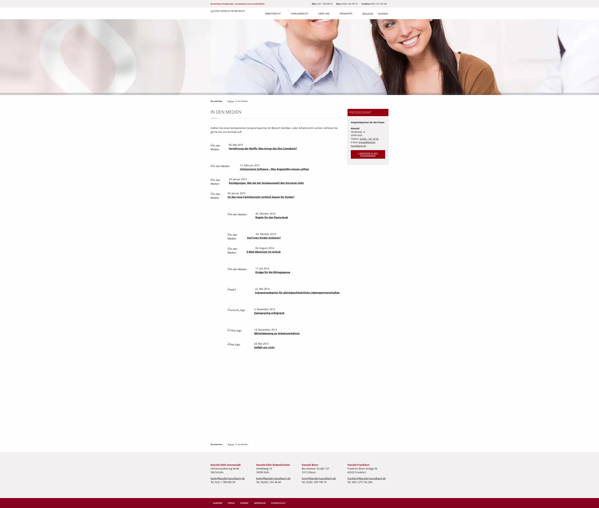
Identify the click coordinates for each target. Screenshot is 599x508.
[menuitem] (273, 14)
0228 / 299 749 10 (350, 3)
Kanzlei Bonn (310, 465)
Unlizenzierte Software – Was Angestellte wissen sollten (274, 169)
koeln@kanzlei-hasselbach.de (228, 478)
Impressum (260, 503)
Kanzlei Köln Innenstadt (226, 465)
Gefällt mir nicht (264, 347)
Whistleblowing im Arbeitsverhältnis (277, 333)
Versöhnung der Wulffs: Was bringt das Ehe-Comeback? (263, 148)
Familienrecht (299, 13)
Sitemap (244, 503)
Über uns (323, 13)
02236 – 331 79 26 (369, 138)
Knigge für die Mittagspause (272, 272)
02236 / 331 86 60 (271, 482)
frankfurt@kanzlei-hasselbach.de (367, 478)
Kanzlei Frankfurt (359, 465)
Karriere (217, 503)
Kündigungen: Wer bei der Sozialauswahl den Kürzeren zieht (266, 183)
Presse (231, 101)
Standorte (345, 13)
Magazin (367, 13)
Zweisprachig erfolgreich (269, 313)
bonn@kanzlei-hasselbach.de (319, 478)
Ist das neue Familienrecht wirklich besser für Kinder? (261, 197)
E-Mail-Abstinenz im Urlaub (264, 252)
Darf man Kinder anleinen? (264, 238)
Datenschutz (278, 503)
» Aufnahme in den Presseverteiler (368, 154)
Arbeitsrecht (273, 13)
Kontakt (383, 13)
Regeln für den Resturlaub (271, 217)
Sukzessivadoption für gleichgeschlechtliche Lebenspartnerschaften (297, 292)
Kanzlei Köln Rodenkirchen (273, 465)
